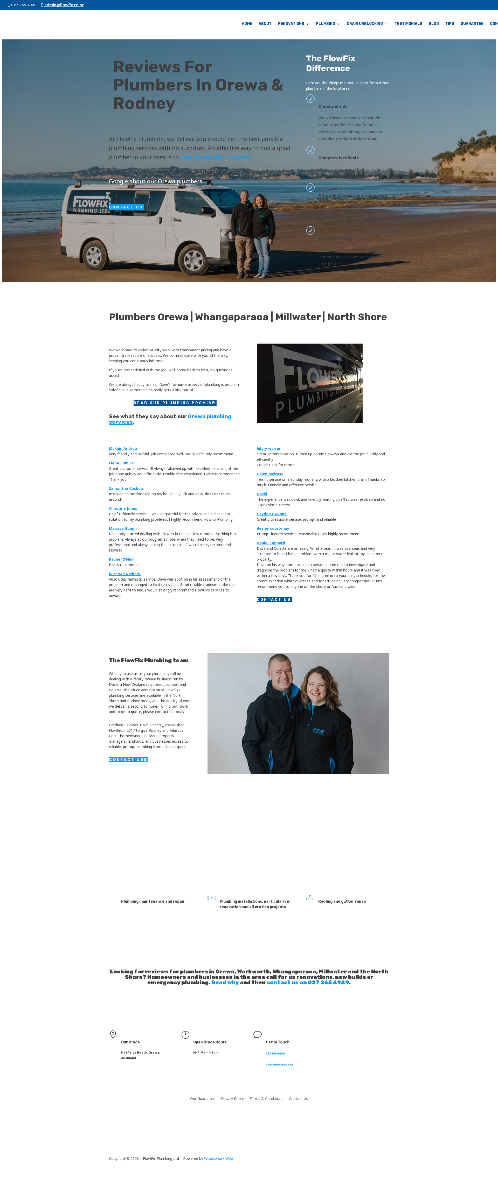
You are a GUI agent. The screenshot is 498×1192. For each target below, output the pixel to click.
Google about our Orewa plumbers (155, 181)
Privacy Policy (232, 1099)
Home (247, 24)
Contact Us (126, 207)
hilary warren (269, 448)
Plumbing (325, 24)
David (262, 493)
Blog (434, 24)
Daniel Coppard (271, 542)
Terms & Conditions (266, 1099)
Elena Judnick (121, 463)
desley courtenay (273, 528)
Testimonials (408, 24)
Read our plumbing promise (175, 403)
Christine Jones (123, 508)
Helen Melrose (270, 473)
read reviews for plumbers (215, 157)
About (265, 24)
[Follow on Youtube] (360, 1039)
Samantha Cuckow (126, 488)
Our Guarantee (202, 1099)
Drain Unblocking (365, 24)
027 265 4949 (174, 841)
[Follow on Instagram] (340, 1039)
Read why (225, 982)
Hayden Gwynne (272, 513)
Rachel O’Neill (121, 559)
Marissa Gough (123, 528)
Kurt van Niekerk (125, 573)
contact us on (287, 982)
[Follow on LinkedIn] (350, 1039)
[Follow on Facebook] (329, 1039)
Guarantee (472, 24)
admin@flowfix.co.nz (279, 1064)
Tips (449, 24)
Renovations (291, 24)
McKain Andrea (123, 448)
